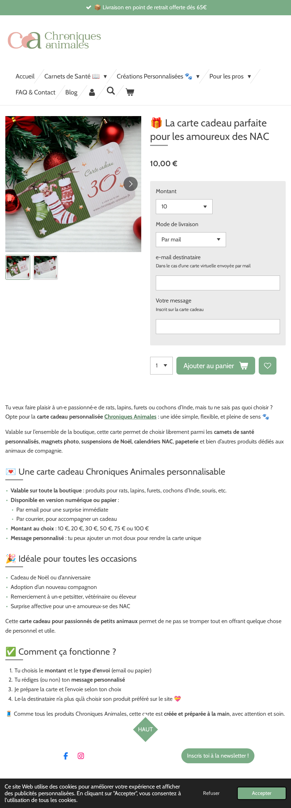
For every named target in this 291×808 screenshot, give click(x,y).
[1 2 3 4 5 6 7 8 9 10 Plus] (161, 366)
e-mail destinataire (178, 257)
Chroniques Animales (130, 416)
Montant (166, 191)
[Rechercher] (110, 91)
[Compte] (91, 92)
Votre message (173, 300)
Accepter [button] (261, 793)
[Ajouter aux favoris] (267, 366)
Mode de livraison (177, 224)
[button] (17, 267)
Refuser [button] (211, 793)
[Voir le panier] (129, 92)
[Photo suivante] (130, 184)
